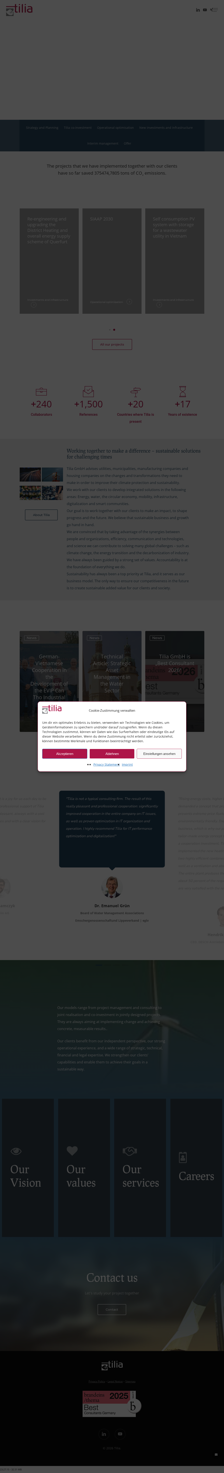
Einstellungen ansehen (159, 754)
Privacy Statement (106, 764)
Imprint (127, 764)
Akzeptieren (64, 754)
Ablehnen (112, 754)
